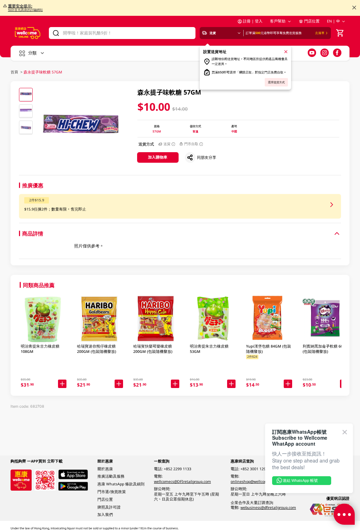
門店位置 (312, 21)
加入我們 (105, 514)
